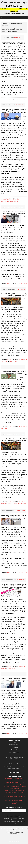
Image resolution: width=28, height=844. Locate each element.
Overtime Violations (14, 201)
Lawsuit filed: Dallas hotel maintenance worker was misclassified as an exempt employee (14, 213)
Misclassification (23, 99)
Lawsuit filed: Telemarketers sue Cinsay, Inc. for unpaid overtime (14, 516)
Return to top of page (14, 841)
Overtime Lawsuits (19, 832)
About (6, 835)
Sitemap (21, 835)
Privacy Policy (16, 835)
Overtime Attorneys (14, 2)
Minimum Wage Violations (13, 199)
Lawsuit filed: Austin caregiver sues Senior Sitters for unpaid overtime (14, 372)
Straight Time (4, 428)
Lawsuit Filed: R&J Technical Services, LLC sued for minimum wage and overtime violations (15, 802)
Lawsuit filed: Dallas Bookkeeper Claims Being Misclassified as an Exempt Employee (14, 679)
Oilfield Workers (4, 361)
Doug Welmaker (18, 37)
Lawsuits (9, 99)
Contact (10, 835)
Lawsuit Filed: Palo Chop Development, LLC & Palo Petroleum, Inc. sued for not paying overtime (14, 792)
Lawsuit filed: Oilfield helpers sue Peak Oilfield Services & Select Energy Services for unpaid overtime (14, 440)
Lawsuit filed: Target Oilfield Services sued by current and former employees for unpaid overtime (14, 295)
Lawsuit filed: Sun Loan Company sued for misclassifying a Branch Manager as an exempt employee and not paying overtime (14, 43)
